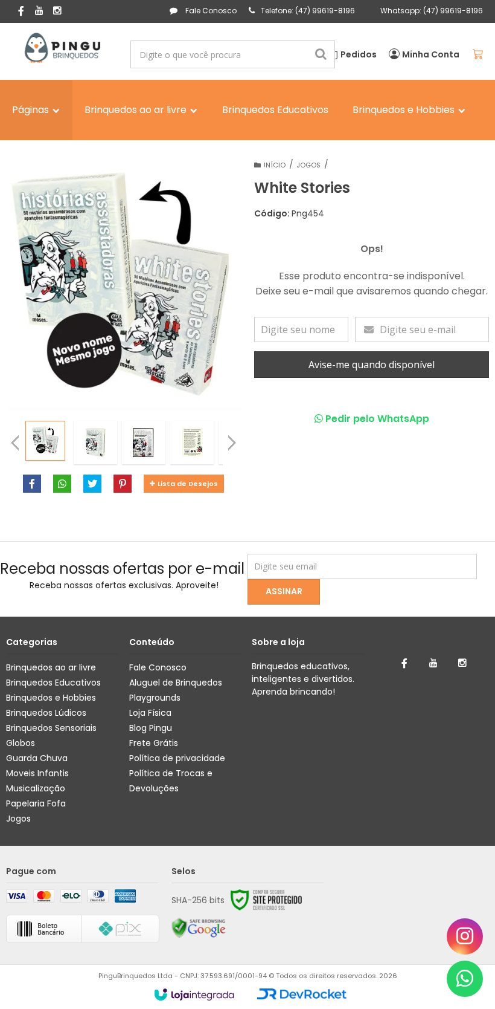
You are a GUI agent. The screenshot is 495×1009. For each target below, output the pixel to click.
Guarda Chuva (37, 758)
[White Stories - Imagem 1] (45, 441)
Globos (20, 743)
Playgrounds (154, 698)
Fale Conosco (210, 10)
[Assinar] (284, 592)
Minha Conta (430, 54)
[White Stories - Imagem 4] (192, 442)
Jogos (18, 819)
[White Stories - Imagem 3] (143, 442)
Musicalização (35, 788)
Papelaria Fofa (36, 803)
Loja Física (150, 713)
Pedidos (358, 54)
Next (232, 439)
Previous (15, 442)
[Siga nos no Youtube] (39, 11)
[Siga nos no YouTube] (433, 663)
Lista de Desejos (188, 483)
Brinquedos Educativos (53, 682)
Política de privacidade (177, 758)
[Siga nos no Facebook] (21, 12)
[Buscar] (321, 54)
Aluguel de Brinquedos (175, 682)
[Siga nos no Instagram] (57, 11)
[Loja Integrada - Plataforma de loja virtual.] (194, 994)
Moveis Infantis (37, 773)
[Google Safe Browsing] (198, 928)
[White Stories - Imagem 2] (95, 442)
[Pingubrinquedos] (61, 48)
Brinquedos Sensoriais (51, 728)
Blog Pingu (150, 728)
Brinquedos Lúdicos (46, 713)
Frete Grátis (153, 743)
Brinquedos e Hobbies (51, 698)
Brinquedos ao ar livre (51, 667)
